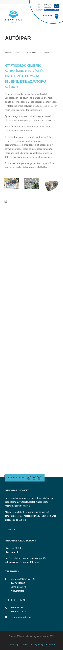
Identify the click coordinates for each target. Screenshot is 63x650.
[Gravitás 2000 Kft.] (13, 16)
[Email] (39, 477)
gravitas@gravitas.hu (21, 617)
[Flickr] (29, 477)
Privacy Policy (37, 645)
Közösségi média (16, 477)
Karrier (25, 645)
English (11, 529)
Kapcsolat (50, 645)
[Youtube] (34, 477)
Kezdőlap (14, 645)
